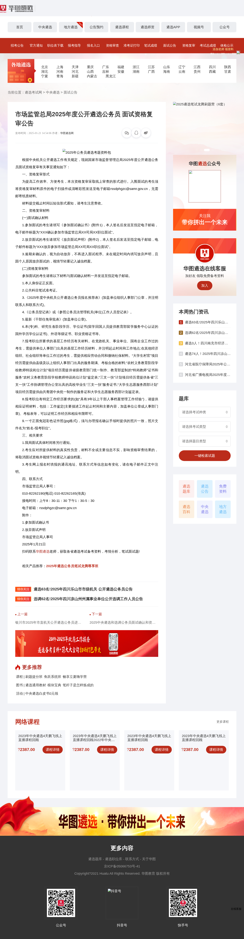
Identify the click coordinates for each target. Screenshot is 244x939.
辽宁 (181, 67)
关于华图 (149, 859)
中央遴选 (45, 27)
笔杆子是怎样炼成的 (78, 685)
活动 (19, 693)
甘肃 (227, 71)
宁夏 (44, 76)
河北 (75, 71)
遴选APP (173, 27)
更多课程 (223, 721)
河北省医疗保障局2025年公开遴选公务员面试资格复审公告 (208, 364)
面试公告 (169, 45)
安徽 (120, 71)
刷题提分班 (34, 677)
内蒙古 (92, 76)
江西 (197, 67)
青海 (59, 76)
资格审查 (112, 45)
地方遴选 (71, 27)
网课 (234, 54)
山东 (166, 67)
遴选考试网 (33, 92)
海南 (166, 71)
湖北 (44, 71)
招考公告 (17, 45)
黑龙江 (111, 76)
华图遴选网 (67, 133)
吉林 (105, 71)
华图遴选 (43, 551)
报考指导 (74, 45)
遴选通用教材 (35, 685)
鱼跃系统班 (52, 677)
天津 (75, 67)
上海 (59, 67)
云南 (181, 71)
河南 (59, 71)
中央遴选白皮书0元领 (41, 693)
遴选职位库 (113, 859)
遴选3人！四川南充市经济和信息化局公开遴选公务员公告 (208, 343)
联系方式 (132, 859)
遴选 (212, 54)
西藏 (212, 71)
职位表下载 (55, 45)
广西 (151, 71)
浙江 (136, 67)
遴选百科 (186, 509)
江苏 (151, 67)
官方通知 (36, 45)
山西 (90, 71)
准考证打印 (132, 45)
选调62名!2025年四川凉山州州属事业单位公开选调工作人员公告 (88, 599)
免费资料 (223, 488)
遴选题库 (186, 488)
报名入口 (93, 45)
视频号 (199, 27)
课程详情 (52, 750)
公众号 (224, 27)
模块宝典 (54, 685)
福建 (120, 67)
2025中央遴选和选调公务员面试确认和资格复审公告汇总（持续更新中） (124, 622)
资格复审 (188, 45)
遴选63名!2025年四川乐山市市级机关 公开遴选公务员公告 (83, 589)
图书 (19, 685)
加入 (204, 285)
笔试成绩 (150, 45)
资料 (223, 54)
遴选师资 (147, 27)
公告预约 (96, 27)
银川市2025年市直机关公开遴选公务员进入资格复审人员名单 (49, 622)
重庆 (90, 67)
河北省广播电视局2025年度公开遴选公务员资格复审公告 (208, 375)
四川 (212, 67)
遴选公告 (205, 488)
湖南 (136, 71)
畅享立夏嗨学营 (75, 677)
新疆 (75, 76)
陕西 (227, 67)
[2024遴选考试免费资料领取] (204, 128)
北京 (44, 67)
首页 (19, 27)
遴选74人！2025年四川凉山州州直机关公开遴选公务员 (208, 354)
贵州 (197, 71)
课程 (19, 677)
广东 (105, 67)
